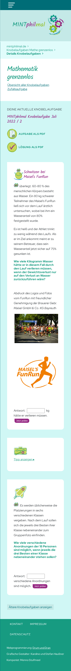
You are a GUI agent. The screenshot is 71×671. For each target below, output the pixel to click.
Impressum (38, 624)
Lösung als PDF (31, 147)
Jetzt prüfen (22, 420)
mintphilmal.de (16, 46)
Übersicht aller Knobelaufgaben (28, 85)
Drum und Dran (42, 648)
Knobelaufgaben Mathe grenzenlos (30, 50)
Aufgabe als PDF (32, 134)
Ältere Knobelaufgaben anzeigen (30, 607)
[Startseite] (35, 24)
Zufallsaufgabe (17, 89)
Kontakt (16, 624)
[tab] (24, 452)
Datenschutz (20, 634)
